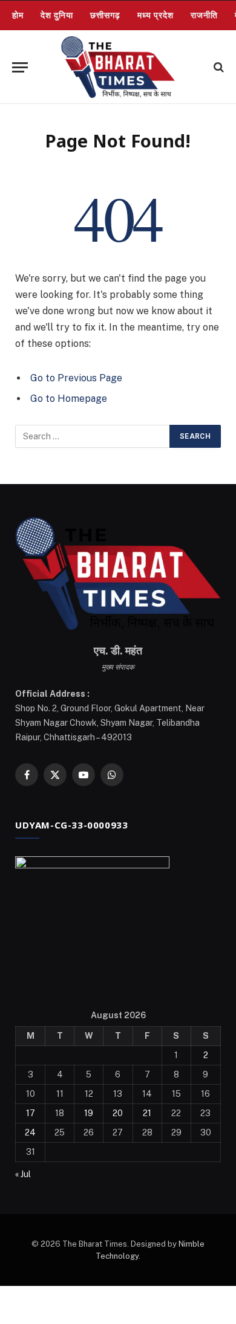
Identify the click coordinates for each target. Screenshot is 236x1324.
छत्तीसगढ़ (105, 15)
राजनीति (204, 15)
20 (118, 1113)
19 (88, 1113)
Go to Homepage (68, 398)
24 (30, 1132)
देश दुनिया (57, 15)
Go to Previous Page (76, 378)
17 (30, 1113)
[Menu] (20, 67)
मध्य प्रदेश (155, 15)
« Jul (23, 1174)
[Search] (217, 67)
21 (147, 1113)
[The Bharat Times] (117, 67)
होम (18, 15)
